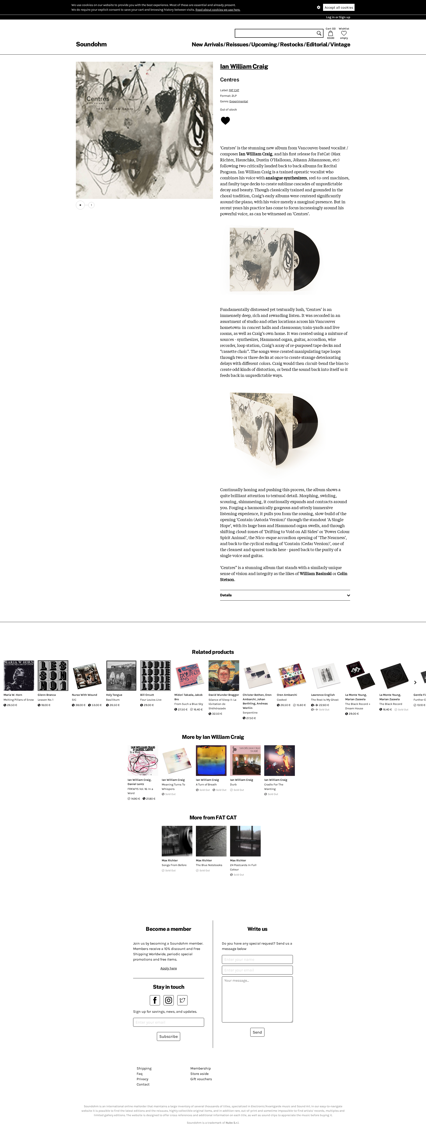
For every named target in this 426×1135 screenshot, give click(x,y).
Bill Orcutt (147, 694)
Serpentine (250, 712)
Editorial (316, 44)
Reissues (237, 44)
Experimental (238, 101)
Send (257, 1032)
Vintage (340, 44)
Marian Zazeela (355, 699)
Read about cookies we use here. (217, 10)
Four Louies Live (151, 699)
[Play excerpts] (80, 205)
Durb (233, 784)
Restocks (291, 44)
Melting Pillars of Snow (19, 699)
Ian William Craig (244, 66)
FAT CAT (234, 90)
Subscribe (168, 1036)
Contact (143, 1084)
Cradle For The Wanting (273, 787)
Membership (200, 1068)
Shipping (144, 1068)
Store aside (199, 1074)
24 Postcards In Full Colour (243, 867)
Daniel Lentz (136, 784)
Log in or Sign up (338, 17)
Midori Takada (183, 694)
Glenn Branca (47, 694)
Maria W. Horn (13, 694)
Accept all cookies (339, 7)
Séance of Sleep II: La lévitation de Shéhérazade (222, 704)
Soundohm (91, 44)
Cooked (282, 699)
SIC (74, 699)
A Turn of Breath (206, 784)
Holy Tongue (114, 694)
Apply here (168, 968)
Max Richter (170, 860)
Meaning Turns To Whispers (173, 787)
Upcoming (264, 44)
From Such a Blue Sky (188, 704)
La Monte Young (355, 694)
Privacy (142, 1079)
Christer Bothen (253, 694)
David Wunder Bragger (224, 694)
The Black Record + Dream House (357, 706)
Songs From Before (174, 865)
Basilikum (113, 699)
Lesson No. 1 (45, 699)
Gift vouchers (201, 1079)
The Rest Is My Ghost (325, 699)
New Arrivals (207, 44)
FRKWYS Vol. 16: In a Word (140, 791)
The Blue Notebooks (209, 865)
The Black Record (390, 704)
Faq (139, 1074)
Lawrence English (323, 694)
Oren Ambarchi (287, 694)
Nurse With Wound (84, 694)
